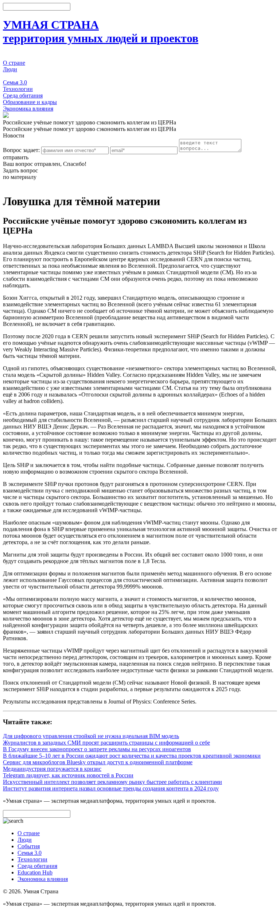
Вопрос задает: (21, 150)
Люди (10, 69)
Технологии (18, 89)
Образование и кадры (30, 102)
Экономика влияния (28, 108)
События (14, 76)
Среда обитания (23, 95)
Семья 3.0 (15, 82)
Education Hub (35, 872)
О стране (14, 63)
